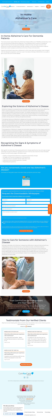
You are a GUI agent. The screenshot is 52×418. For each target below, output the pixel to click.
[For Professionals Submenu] (45, 1)
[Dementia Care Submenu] (33, 6)
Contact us (43, 6)
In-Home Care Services (20, 6)
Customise (7, 413)
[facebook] (27, 377)
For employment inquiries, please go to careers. (16, 196)
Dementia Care (30, 6)
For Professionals (41, 1)
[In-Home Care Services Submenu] (25, 6)
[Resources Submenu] (36, 1)
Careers (47, 1)
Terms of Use (40, 412)
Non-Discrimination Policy (29, 412)
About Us (12, 6)
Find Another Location (25, 1)
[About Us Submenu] (15, 6)
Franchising (47, 412)
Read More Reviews (26, 364)
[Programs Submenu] (39, 6)
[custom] (24, 377)
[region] (13, 410)
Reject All (13, 413)
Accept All (20, 413)
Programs (36, 6)
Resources (34, 1)
